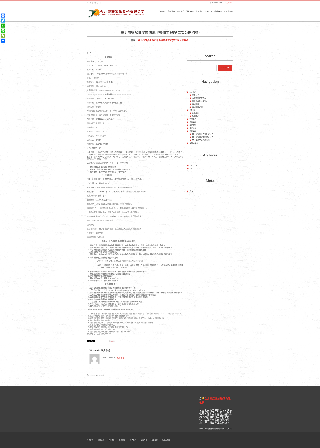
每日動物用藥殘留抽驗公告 (202, 134)
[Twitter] (3, 20)
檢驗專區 (218, 11)
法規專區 (190, 11)
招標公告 (180, 11)
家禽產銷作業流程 (199, 98)
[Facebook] (3, 15)
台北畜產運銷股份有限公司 (214, 429)
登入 (191, 191)
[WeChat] (3, 35)
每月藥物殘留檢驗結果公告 (202, 137)
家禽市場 (105, 350)
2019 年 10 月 (195, 165)
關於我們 (195, 95)
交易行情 (208, 11)
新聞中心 (195, 116)
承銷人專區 (228, 11)
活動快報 (195, 113)
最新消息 (171, 11)
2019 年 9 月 (194, 168)
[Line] (3, 30)
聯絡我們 (199, 11)
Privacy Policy (227, 429)
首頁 (133, 40)
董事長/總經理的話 (199, 101)
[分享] (3, 40)
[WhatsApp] (3, 25)
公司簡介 (162, 11)
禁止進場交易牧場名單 (201, 140)
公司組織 (195, 104)
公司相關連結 (197, 107)
